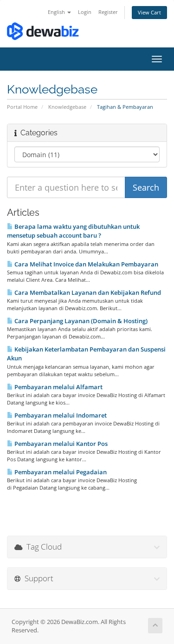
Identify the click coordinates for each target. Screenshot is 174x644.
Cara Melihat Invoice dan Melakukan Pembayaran (85, 264)
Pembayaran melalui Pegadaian (60, 472)
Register (108, 11)
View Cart (149, 12)
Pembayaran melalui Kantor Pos (60, 443)
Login (84, 11)
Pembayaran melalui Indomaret (60, 415)
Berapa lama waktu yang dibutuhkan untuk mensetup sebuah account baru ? (73, 230)
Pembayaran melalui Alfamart (58, 387)
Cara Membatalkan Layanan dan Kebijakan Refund (87, 292)
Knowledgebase (67, 106)
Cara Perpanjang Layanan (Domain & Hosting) (80, 321)
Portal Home (22, 106)
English (57, 11)
